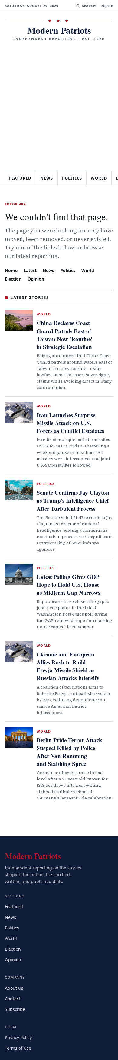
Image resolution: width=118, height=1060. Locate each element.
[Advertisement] (59, 104)
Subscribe (15, 978)
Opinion (37, 278)
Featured (21, 178)
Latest (31, 270)
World (90, 270)
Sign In (107, 6)
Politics (77, 178)
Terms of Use (18, 1016)
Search (88, 6)
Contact (13, 967)
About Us (14, 956)
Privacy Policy (19, 1006)
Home (11, 270)
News (50, 178)
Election (14, 278)
